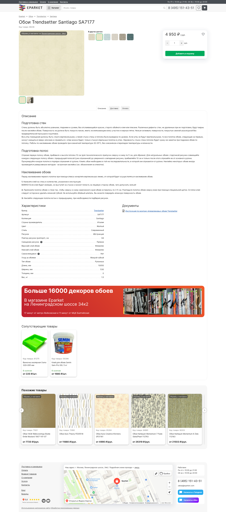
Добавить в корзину (185, 53)
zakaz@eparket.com (186, 486)
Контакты (64, 2)
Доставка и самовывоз (28, 2)
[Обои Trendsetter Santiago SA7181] (130, 37)
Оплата (43, 2)
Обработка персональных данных (65, 508)
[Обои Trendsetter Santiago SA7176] (91, 37)
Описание (102, 108)
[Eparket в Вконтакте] (44, 501)
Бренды (25, 494)
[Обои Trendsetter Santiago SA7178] (107, 37)
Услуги (24, 481)
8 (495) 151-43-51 (181, 8)
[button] (21, 410)
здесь (137, 467)
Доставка (114, 108)
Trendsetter (99, 210)
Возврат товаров (28, 474)
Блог (23, 490)
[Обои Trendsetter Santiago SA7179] (114, 37)
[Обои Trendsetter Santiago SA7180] (122, 37)
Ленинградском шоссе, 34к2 (53, 33)
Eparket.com (30, 7)
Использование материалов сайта (35, 508)
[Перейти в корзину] (204, 7)
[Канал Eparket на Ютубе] (48, 501)
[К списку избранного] (198, 7)
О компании (53, 2)
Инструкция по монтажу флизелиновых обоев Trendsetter (151, 211)
